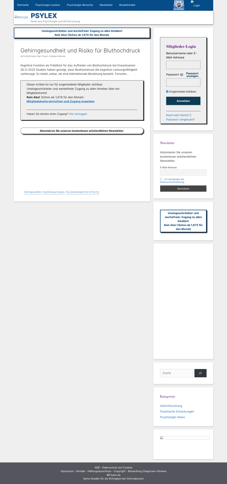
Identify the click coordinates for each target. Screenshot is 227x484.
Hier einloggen (78, 113)
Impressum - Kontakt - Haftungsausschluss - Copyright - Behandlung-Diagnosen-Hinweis (114, 471)
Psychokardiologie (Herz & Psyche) (82, 192)
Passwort (172, 74)
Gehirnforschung (171, 406)
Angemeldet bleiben (182, 91)
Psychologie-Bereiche (80, 4)
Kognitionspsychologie (53, 192)
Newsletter (106, 4)
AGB (97, 467)
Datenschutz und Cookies (117, 467)
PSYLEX (44, 15)
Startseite (23, 4)
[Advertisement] (81, 163)
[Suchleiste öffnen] (208, 5)
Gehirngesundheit (32, 192)
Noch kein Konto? (177, 115)
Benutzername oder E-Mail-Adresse (181, 55)
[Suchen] (200, 373)
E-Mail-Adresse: (168, 167)
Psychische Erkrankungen (177, 411)
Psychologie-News (172, 417)
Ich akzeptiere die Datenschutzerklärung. (172, 180)
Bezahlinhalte (127, 4)
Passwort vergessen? (180, 119)
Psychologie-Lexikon (47, 4)
